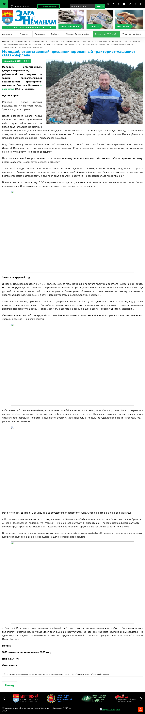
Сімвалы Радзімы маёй (77, 34)
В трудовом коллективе (131, 41)
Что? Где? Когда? (75, 44)
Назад (9, 685)
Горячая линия (48, 6)
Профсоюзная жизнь (99, 41)
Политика (40, 34)
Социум (52, 41)
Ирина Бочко (37, 44)
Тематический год (131, 34)
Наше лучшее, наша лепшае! (32, 47)
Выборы (55, 34)
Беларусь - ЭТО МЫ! (105, 34)
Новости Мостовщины (55, 44)
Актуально (7, 34)
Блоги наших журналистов (17, 44)
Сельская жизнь (21, 41)
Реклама (24, 34)
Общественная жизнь (68, 41)
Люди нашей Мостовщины (95, 44)
